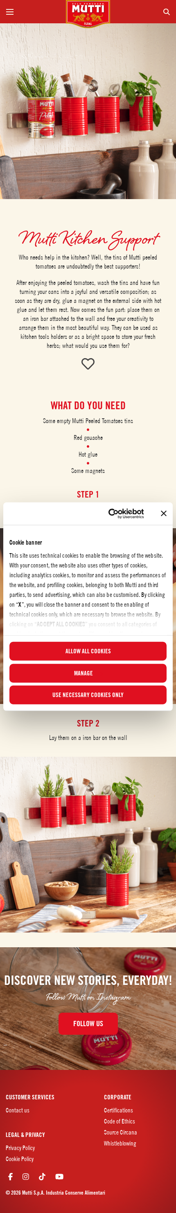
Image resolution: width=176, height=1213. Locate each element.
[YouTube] (59, 1176)
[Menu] (32, 11)
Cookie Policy (20, 1158)
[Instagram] (26, 1176)
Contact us (17, 1110)
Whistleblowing (120, 1143)
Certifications (118, 1110)
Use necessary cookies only (88, 695)
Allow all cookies (88, 651)
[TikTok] (42, 1176)
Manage (83, 673)
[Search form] (143, 11)
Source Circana (120, 1132)
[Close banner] (164, 513)
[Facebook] (10, 1176)
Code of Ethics (119, 1121)
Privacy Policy (20, 1147)
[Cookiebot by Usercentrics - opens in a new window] (109, 513)
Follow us (88, 1023)
